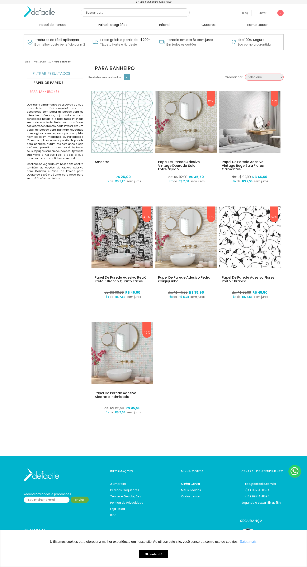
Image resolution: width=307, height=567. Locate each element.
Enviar (80, 500)
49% (146, 217)
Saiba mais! (165, 2)
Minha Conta (190, 484)
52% (274, 217)
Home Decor (257, 25)
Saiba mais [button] (248, 541)
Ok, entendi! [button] (153, 554)
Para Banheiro (62, 61)
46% (146, 332)
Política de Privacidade (126, 503)
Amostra (102, 162)
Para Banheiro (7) (44, 91)
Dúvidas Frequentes (124, 490)
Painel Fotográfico (113, 25)
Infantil (164, 25)
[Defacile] (62, 475)
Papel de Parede (52, 25)
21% (211, 217)
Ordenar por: (234, 77)
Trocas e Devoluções (125, 496)
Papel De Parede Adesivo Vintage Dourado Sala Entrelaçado (179, 165)
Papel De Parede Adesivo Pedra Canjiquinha (184, 279)
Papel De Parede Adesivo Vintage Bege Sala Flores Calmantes (243, 165)
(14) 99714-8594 (257, 490)
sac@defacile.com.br (260, 484)
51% (211, 101)
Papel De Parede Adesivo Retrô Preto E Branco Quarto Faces (120, 279)
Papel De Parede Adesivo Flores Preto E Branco (248, 279)
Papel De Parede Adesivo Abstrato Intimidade (115, 395)
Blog (245, 13)
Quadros (209, 25)
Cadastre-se (190, 496)
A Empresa (118, 484)
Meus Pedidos (191, 490)
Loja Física (117, 509)
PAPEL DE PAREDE (42, 61)
